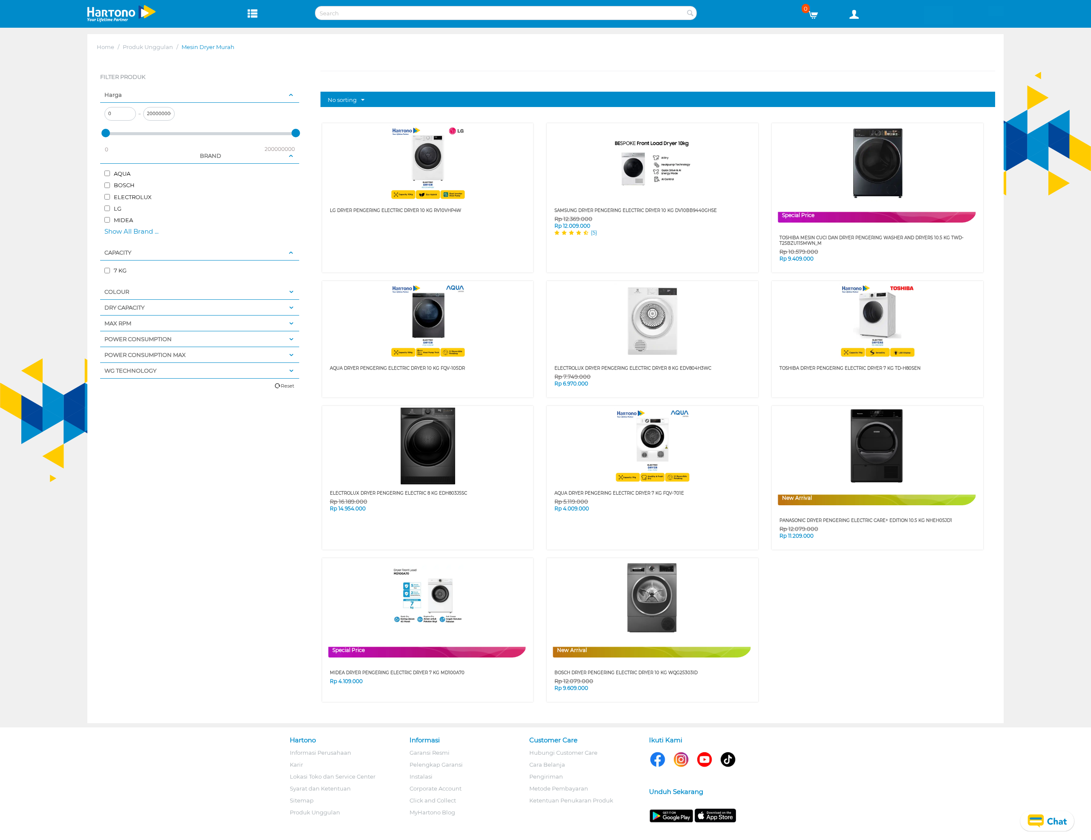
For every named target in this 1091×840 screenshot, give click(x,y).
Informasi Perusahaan (320, 752)
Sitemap (302, 800)
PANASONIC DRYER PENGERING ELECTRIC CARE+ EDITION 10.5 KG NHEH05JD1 (865, 520)
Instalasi (421, 776)
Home (105, 46)
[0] (816, 12)
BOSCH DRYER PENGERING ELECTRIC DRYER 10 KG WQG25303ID (626, 672)
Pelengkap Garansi (436, 764)
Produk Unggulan (148, 46)
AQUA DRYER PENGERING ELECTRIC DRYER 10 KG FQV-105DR (397, 368)
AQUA (121, 173)
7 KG (120, 270)
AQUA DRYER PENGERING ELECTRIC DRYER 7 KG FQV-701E (619, 493)
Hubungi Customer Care (563, 752)
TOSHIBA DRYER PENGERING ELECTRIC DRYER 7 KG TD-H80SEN (850, 368)
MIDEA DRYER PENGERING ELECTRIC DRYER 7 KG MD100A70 (397, 672)
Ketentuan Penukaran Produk (571, 800)
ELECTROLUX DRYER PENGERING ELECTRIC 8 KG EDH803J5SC (398, 493)
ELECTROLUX (132, 197)
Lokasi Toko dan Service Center (332, 776)
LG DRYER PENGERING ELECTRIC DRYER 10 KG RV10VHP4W (395, 210)
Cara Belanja (547, 764)
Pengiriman (546, 776)
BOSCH (124, 185)
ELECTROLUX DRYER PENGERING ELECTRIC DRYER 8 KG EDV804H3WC (632, 368)
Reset (287, 386)
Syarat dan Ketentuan (320, 788)
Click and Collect (433, 800)
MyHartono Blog (432, 812)
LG (117, 208)
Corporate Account (436, 788)
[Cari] (690, 13)
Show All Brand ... (131, 231)
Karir (296, 764)
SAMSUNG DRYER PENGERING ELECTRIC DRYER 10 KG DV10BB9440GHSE (635, 210)
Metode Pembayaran (558, 788)
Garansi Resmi (430, 752)
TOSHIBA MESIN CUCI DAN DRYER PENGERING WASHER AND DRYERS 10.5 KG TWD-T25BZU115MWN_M (871, 240)
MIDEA (123, 220)
